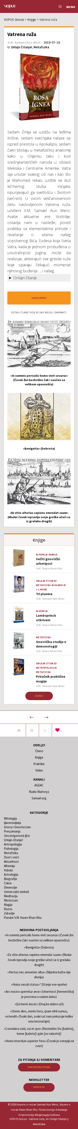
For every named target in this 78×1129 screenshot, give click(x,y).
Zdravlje (9, 913)
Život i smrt (11, 857)
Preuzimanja (12, 831)
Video (39, 770)
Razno (8, 909)
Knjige (39, 757)
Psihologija (11, 849)
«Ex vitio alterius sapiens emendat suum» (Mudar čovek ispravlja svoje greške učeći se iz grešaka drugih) (39, 960)
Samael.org (39, 798)
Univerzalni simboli (16, 892)
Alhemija (42, 554)
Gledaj (39, 695)
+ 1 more (41, 589)
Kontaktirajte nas (39, 1067)
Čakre (8, 883)
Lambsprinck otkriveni (46, 617)
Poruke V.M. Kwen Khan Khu (23, 918)
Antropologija (46, 667)
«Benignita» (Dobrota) (39, 947)
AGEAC (39, 785)
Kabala (53, 554)
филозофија (12, 823)
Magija (8, 905)
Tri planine (44, 594)
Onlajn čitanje (25, 277)
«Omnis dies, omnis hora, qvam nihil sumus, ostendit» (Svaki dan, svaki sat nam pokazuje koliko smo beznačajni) (39, 1016)
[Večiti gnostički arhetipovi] (19, 558)
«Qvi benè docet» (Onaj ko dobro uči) (39, 1004)
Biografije (59, 585)
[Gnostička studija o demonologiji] (19, 640)
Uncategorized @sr (17, 836)
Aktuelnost (11, 861)
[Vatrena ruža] (19, 730)
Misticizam (11, 900)
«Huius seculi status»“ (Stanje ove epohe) (39, 984)
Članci (39, 751)
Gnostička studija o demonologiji (51, 644)
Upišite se (39, 1087)
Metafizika (41, 47)
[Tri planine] (19, 584)
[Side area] (59, 6)
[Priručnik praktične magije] (19, 667)
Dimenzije (10, 887)
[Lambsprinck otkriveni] (19, 614)
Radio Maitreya (39, 792)
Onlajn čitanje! (21, 47)
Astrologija (11, 874)
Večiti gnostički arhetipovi (48, 561)
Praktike (39, 764)
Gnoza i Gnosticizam (17, 827)
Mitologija (10, 818)
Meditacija (11, 896)
